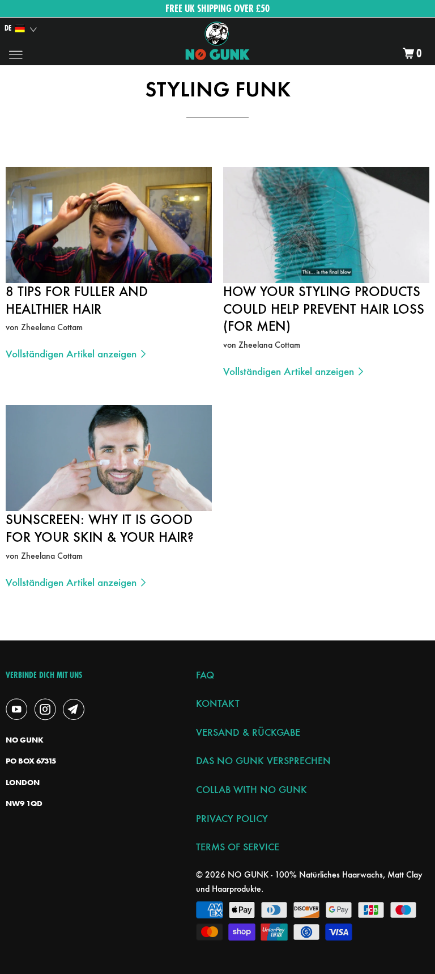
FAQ (205, 675)
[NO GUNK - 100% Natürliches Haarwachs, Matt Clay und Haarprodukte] (217, 41)
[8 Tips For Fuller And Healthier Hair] (109, 225)
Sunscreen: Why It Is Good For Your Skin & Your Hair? (100, 528)
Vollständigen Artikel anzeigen (72, 353)
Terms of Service (237, 847)
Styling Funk (218, 89)
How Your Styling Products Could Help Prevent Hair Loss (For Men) (323, 309)
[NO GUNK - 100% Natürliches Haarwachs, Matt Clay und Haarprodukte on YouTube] (19, 709)
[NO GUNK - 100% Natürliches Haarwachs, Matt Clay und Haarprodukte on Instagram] (48, 709)
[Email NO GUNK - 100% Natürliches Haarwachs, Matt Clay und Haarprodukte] (76, 709)
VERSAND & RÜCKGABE (248, 732)
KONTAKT (218, 703)
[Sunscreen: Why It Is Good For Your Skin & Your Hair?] (109, 458)
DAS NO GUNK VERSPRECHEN (263, 760)
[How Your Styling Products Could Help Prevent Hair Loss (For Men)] (326, 225)
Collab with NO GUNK (251, 789)
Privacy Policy (232, 818)
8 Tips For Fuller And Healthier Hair (77, 300)
